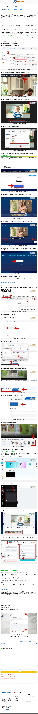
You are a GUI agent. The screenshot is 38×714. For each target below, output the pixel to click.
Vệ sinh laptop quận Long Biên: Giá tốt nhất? (8, 676)
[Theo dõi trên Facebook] (6, 709)
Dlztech (15, 9)
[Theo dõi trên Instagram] (7, 709)
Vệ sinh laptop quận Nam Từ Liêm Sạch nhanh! (8, 678)
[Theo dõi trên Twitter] (8, 709)
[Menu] (1, 2)
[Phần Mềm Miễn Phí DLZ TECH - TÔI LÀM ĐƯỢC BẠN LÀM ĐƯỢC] (19, 2)
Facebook (20, 9)
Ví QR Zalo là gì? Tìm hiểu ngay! (19, 634)
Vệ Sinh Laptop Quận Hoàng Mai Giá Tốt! (7, 674)
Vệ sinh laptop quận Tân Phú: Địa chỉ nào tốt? (8, 681)
